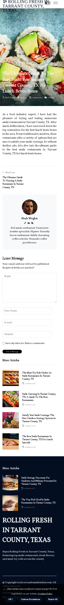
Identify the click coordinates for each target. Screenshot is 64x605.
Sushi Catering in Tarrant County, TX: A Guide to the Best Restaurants (39, 397)
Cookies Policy (44, 593)
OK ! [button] (10, 599)
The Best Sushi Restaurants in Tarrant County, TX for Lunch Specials (37, 439)
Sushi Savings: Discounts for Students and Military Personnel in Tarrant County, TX (38, 480)
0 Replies (51, 97)
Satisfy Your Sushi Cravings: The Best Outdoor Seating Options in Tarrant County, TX (39, 418)
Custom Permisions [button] (30, 599)
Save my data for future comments (24, 343)
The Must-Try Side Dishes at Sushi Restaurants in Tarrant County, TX (36, 375)
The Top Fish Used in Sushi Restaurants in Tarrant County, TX (38, 501)
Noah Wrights (10, 97)
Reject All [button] (52, 599)
